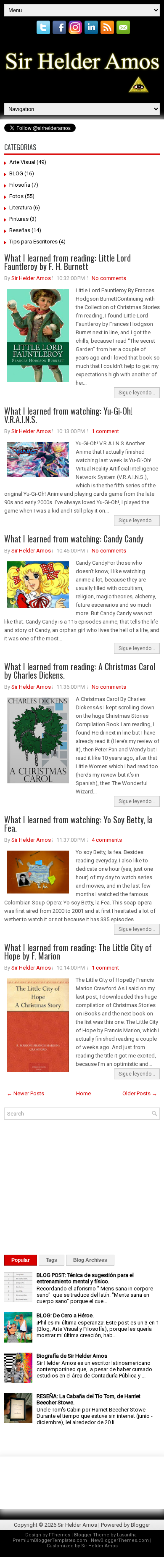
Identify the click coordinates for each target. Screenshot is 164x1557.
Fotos (16, 196)
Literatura (20, 207)
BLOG (16, 173)
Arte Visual (22, 162)
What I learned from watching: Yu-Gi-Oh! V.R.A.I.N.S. (68, 415)
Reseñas (19, 230)
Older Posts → (139, 1093)
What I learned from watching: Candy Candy (73, 538)
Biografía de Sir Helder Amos (72, 1356)
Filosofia (19, 185)
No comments (109, 278)
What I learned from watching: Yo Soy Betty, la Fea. (78, 823)
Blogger (140, 1525)
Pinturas (19, 219)
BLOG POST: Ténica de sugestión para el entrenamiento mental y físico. (85, 1278)
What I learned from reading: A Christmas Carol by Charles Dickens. (79, 670)
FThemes (59, 1535)
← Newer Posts (25, 1093)
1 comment (105, 431)
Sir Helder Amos (31, 278)
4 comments (107, 840)
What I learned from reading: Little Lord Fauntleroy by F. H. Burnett (67, 262)
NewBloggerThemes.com (120, 1540)
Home (83, 1093)
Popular (20, 1260)
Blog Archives (90, 1260)
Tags (51, 1260)
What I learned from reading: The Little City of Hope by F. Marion (78, 951)
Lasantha (127, 1535)
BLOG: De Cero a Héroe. (65, 1315)
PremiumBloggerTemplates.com (50, 1540)
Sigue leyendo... (137, 393)
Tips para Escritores (33, 241)
